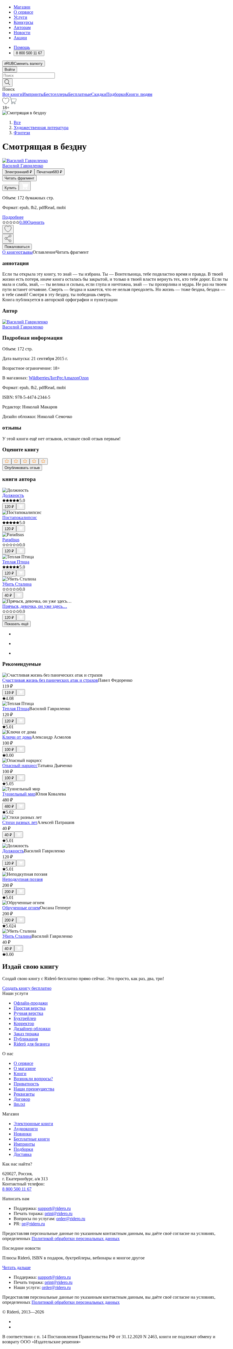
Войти (10, 69)
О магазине (25, 1068)
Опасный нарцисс (20, 765)
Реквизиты (24, 1094)
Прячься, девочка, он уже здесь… (34, 606)
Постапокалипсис (19, 517)
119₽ (9, 693)
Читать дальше (16, 1267)
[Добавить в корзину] (25, 186)
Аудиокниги (26, 1128)
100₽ (9, 749)
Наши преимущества (34, 1088)
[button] (116, 82)
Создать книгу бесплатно (26, 988)
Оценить (35, 222)
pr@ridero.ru (33, 1223)
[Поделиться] (8, 239)
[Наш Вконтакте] (17, 1321)
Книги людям (139, 94)
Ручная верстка (28, 1013)
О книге (10, 252)
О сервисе (23, 12)
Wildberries (39, 377)
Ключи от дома (17, 737)
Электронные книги (33, 1123)
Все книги (12, 94)
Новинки (23, 1133)
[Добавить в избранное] (8, 229)
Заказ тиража (26, 1033)
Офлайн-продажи (31, 1003)
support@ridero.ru (54, 1208)
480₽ (9, 806)
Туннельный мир (19, 794)
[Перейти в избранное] (5, 102)
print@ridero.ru (58, 1213)
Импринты (33, 94)
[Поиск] (7, 82)
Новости (22, 32)
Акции (20, 37)
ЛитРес (56, 377)
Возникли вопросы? (33, 1078)
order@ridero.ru (70, 1218)
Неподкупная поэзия (22, 879)
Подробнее (13, 217)
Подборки (116, 94)
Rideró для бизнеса (32, 1044)
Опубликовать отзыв (22, 468)
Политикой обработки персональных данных (76, 1238)
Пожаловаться (17, 247)
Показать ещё (16, 624)
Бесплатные (79, 94)
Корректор (24, 1023)
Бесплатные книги (32, 1139)
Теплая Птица (15, 561)
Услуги (20, 17)
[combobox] (116, 75)
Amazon (71, 377)
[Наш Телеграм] (16, 1327)
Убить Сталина (17, 584)
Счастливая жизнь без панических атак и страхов (50, 680)
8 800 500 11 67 (17, 1189)
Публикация (26, 1038)
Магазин (22, 7)
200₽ (9, 892)
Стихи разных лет (19, 822)
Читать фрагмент (19, 178)
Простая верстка (29, 1008)
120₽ (9, 507)
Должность (13, 495)
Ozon (84, 377)
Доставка (23, 1154)
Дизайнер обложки (32, 1028)
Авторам (22, 27)
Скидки (98, 94)
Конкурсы (23, 22)
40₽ (8, 595)
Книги (20, 1073)
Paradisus (10, 539)
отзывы (25, 252)
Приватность (26, 1083)
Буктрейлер (25, 1018)
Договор (22, 1099)
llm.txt (19, 1104)
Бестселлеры (56, 94)
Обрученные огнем (21, 907)
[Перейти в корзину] (13, 102)
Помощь (22, 47)
